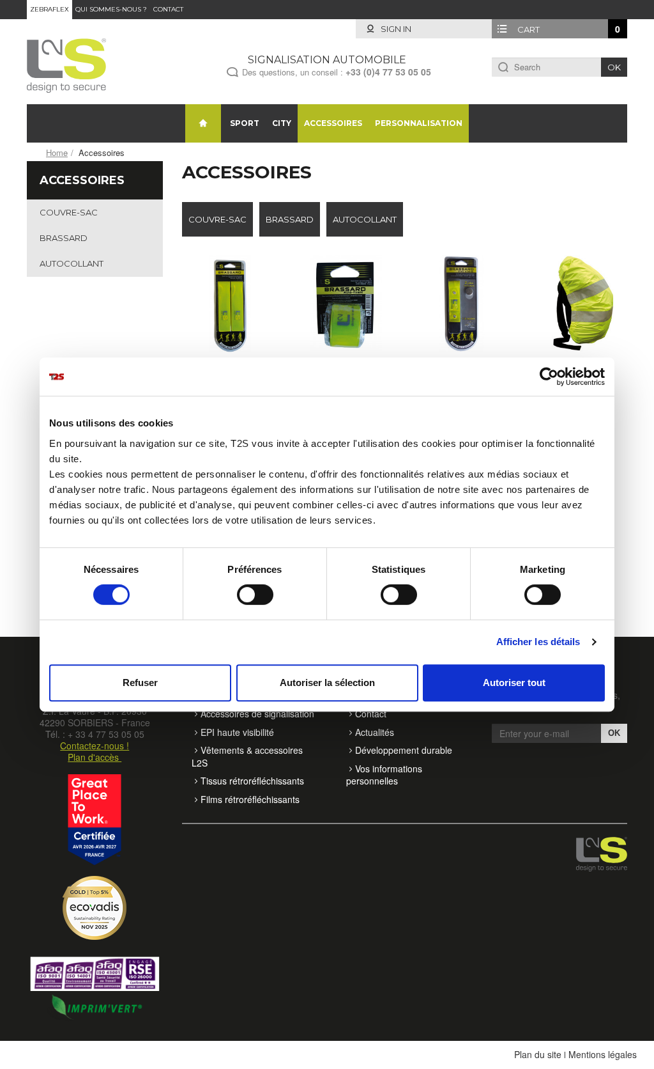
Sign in (395, 29)
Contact (168, 9)
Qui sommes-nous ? (111, 9)
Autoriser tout (514, 682)
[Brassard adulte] (230, 303)
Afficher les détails (538, 641)
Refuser (140, 682)
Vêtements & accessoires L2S (247, 756)
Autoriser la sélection (327, 682)
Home (57, 152)
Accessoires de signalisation (257, 713)
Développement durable (403, 750)
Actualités (374, 732)
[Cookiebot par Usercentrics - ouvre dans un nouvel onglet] (549, 376)
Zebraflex (49, 9)
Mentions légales (602, 1054)
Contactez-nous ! (94, 745)
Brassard (63, 238)
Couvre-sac (69, 212)
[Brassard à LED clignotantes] (462, 303)
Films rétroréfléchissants (250, 799)
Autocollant (71, 263)
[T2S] (66, 64)
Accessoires (333, 123)
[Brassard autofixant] (346, 303)
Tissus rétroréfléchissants (252, 780)
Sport (244, 123)
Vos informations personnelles (384, 775)
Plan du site (537, 1054)
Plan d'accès (94, 757)
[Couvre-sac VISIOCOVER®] (578, 303)
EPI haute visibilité (237, 732)
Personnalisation (418, 123)
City (281, 123)
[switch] (255, 594)
